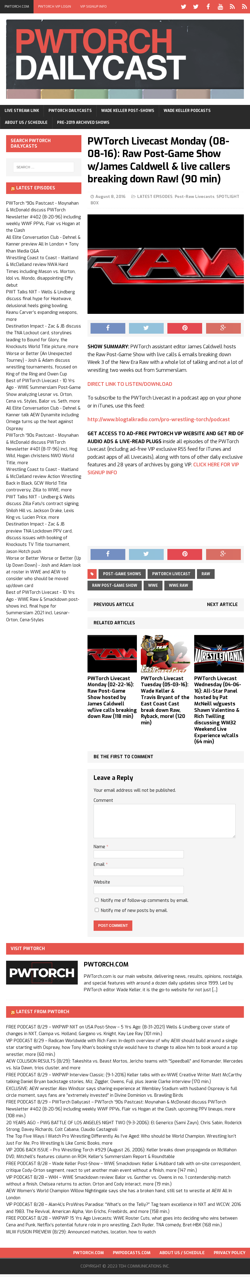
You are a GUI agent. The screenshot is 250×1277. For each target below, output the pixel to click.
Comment (103, 800)
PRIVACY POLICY (229, 1252)
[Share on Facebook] (108, 328)
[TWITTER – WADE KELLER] (195, 6)
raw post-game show (114, 585)
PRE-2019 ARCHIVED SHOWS (83, 122)
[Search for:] (43, 167)
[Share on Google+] (223, 328)
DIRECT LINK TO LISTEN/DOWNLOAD (130, 384)
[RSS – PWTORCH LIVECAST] (244, 6)
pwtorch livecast (171, 574)
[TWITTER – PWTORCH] (183, 6)
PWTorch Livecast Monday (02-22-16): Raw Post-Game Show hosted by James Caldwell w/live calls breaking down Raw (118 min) (112, 697)
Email (100, 864)
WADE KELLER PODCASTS (187, 110)
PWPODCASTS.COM (131, 1252)
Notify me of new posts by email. (134, 910)
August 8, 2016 (110, 196)
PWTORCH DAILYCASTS (70, 110)
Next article (222, 605)
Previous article (114, 605)
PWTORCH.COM (17, 6)
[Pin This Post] (184, 328)
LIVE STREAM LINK (22, 110)
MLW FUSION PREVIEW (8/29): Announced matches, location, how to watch (81, 1232)
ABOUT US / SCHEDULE (26, 122)
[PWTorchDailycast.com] (125, 59)
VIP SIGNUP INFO (93, 6)
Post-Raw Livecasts (194, 196)
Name (100, 847)
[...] (214, 990)
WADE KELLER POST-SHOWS (127, 110)
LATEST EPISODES (155, 196)
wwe (153, 585)
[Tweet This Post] (146, 328)
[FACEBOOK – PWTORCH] (207, 6)
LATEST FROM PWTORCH (42, 1012)
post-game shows (122, 574)
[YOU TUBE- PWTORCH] (220, 6)
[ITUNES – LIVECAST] (232, 6)
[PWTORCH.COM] (42, 981)
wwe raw (178, 585)
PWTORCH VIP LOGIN (54, 6)
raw (206, 574)
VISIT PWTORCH (28, 949)
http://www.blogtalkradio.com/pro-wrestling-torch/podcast (159, 419)
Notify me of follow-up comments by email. (144, 900)
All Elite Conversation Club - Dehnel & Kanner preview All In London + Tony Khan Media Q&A (43, 244)
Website (102, 882)
